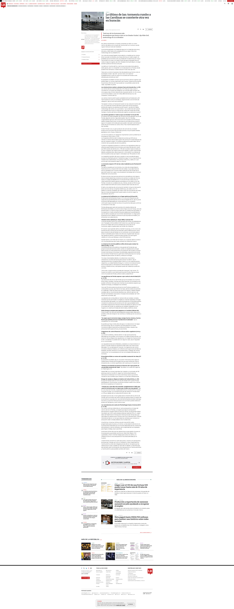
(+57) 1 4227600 (84, 573)
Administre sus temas (87, 63)
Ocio (117, 582)
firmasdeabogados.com (115, 593)
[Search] (225, 3)
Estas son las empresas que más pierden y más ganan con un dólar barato (90, 485)
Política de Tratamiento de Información (135, 577)
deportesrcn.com (131, 594)
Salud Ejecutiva (119, 583)
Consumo (98, 574)
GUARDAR (150, 29)
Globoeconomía (119, 579)
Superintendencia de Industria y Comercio (136, 580)
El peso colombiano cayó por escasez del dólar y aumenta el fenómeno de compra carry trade (90, 517)
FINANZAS (10, 3)
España (93, 543)
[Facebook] (82, 568)
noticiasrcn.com (110, 594)
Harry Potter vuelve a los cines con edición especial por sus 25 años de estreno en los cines (122, 556)
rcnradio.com (103, 594)
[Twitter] (140, 29)
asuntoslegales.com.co (85, 593)
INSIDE (75, 3)
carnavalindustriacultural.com (87, 594)
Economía (118, 574)
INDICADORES (70, 3)
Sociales (97, 586)
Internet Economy (99, 582)
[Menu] (7, 4)
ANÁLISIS (48, 3)
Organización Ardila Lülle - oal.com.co (147, 593)
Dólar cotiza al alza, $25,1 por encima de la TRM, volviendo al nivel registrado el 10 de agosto (90, 508)
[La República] (3, 5)
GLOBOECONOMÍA (32, 3)
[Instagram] (89, 568)
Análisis (117, 570)
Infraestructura (109, 580)
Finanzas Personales (110, 579)
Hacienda (85, 522)
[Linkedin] (143, 29)
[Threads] (91, 568)
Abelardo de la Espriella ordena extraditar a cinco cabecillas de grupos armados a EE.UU (98, 556)
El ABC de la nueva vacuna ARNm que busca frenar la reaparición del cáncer (146, 556)
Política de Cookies (120, 605)
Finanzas (98, 579)
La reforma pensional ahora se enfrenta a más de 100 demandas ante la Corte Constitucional (90, 493)
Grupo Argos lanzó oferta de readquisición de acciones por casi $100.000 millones (146, 546)
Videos (107, 586)
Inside (117, 580)
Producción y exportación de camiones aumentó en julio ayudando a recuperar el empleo (132, 504)
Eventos (117, 577)
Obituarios (108, 582)
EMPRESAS (22, 3)
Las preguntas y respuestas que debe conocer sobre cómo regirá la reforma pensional (90, 525)
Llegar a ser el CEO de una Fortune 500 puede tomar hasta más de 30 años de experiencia (131, 487)
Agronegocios (99, 570)
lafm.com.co (117, 594)
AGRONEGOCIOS (41, 3)
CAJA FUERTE (63, 3)
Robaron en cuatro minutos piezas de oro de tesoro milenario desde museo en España (98, 546)
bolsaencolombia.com (126, 593)
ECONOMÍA (16, 3)
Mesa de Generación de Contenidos (135, 570)
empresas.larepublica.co (105, 593)
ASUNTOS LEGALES (55, 3)
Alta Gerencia (108, 570)
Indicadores (98, 580)
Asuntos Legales (99, 571)
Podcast (97, 583)
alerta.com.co (124, 594)
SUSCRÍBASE (230, 0)
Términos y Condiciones (132, 576)
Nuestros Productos (132, 571)
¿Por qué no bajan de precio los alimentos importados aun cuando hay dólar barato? (90, 501)
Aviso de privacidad (132, 574)
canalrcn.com (97, 594)
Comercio (85, 482)
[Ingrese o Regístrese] (232, 3)
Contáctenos (130, 573)
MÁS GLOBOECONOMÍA (145, 532)
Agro (84, 498)
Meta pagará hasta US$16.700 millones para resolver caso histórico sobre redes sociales (132, 519)
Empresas (98, 577)
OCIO (26, 3)
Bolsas (84, 505)
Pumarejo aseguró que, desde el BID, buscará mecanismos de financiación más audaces (121, 547)
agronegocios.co (95, 593)
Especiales (108, 577)
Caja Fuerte (108, 571)
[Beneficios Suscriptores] (228, 3)
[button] (103, 463)
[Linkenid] (87, 568)
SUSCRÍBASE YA (136, 467)
